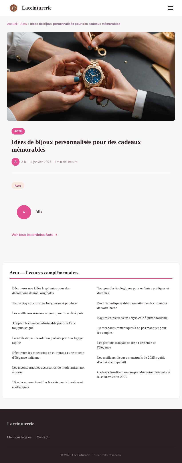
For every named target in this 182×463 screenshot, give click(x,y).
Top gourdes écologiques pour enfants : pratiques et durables (133, 290)
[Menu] (170, 8)
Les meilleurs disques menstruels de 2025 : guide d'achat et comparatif (131, 360)
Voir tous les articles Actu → (34, 235)
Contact (42, 437)
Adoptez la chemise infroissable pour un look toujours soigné (43, 325)
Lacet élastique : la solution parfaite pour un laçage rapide (47, 340)
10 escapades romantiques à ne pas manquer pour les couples (131, 330)
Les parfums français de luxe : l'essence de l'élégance (126, 345)
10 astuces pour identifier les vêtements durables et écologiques (47, 384)
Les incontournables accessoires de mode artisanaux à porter (48, 370)
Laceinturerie (36, 8)
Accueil (12, 24)
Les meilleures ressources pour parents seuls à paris (47, 313)
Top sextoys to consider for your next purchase (44, 303)
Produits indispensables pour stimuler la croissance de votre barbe (132, 305)
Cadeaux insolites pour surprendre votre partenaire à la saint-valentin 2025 (133, 374)
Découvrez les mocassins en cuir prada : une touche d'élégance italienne (48, 355)
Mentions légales (19, 437)
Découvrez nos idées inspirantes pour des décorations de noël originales (41, 290)
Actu (23, 24)
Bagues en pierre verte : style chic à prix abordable (132, 318)
